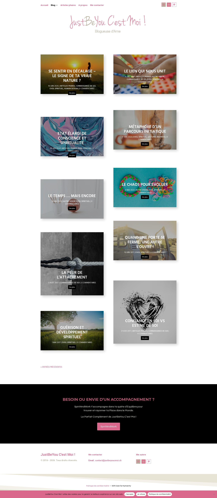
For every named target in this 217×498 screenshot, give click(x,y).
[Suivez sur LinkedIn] (169, 5)
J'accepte (129, 494)
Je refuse (141, 494)
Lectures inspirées (156, 136)
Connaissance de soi (86, 86)
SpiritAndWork (108, 426)
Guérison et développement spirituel (72, 332)
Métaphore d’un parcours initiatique (145, 129)
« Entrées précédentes (51, 367)
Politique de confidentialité (97, 486)
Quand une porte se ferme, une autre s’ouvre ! (145, 242)
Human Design (71, 88)
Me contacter (97, 5)
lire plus (72, 93)
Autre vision (69, 201)
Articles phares (68, 5)
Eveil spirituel (56, 88)
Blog (53, 5)
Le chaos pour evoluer (145, 185)
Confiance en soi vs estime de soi (145, 323)
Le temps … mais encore (72, 196)
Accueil (44, 5)
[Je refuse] (214, 494)
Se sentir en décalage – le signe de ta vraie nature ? (72, 76)
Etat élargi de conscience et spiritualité (72, 138)
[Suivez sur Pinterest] (174, 5)
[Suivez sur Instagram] (163, 5)
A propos (82, 5)
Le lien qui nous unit (145, 71)
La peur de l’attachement (72, 275)
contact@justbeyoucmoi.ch (108, 460)
